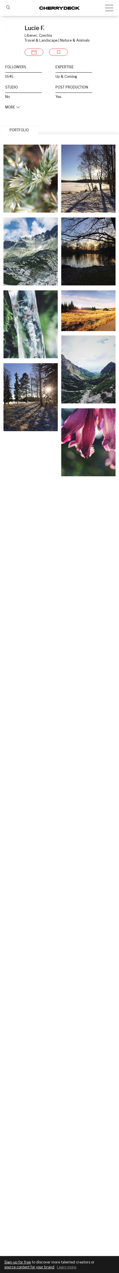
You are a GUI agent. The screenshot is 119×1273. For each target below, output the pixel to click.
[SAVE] (58, 52)
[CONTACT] (34, 52)
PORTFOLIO (19, 130)
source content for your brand (29, 1267)
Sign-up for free (17, 1262)
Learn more (66, 1267)
